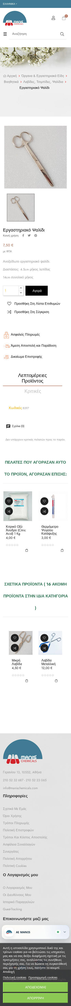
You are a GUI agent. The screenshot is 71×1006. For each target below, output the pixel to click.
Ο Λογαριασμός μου (17, 887)
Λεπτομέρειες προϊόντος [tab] (32, 378)
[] (27, 550)
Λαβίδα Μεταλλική (48, 662)
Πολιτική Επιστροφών (18, 830)
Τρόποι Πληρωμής (16, 823)
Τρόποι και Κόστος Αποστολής (25, 837)
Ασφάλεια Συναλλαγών (19, 844)
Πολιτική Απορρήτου (17, 858)
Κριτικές (32, 391)
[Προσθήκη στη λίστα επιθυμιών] (9, 501)
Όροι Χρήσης (12, 816)
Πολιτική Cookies (14, 866)
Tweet (29, 235)
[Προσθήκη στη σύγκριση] (9, 511)
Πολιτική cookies (14, 977)
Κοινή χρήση (23, 235)
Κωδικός (15, 408)
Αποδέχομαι (35, 987)
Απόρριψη (35, 998)
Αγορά (37, 291)
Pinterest (35, 235)
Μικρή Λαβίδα (17, 662)
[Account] (53, 18)
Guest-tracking (12, 909)
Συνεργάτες (11, 851)
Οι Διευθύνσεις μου (17, 895)
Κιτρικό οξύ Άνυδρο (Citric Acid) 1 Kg (16, 530)
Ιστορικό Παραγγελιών (18, 902)
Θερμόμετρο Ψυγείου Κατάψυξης (49, 530)
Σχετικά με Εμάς (14, 809)
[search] (62, 33)
